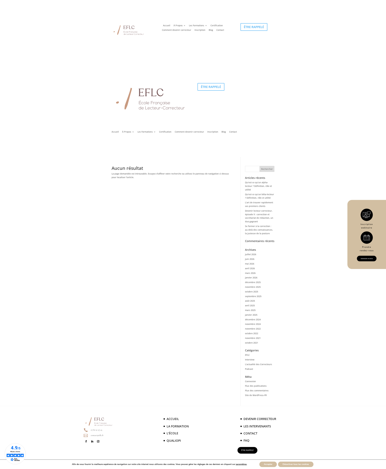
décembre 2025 (253, 282)
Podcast (249, 369)
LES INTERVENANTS (257, 426)
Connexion (250, 381)
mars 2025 (250, 310)
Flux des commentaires (257, 390)
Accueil (166, 25)
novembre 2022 (253, 328)
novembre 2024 (253, 324)
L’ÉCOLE (172, 433)
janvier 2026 (251, 277)
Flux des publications (256, 385)
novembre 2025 (253, 286)
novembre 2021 (253, 338)
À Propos (178, 25)
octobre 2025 (251, 291)
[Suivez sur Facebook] (86, 441)
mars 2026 (250, 273)
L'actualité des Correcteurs (258, 364)
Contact (220, 30)
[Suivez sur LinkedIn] (92, 441)
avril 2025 (250, 305)
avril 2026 (250, 268)
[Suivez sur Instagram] (98, 441)
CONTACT (250, 433)
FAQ (246, 440)
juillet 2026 (250, 254)
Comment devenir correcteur (176, 30)
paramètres (241, 464)
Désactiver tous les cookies (296, 464)
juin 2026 (249, 259)
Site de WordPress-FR (256, 395)
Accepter (268, 464)
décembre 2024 (253, 319)
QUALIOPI (174, 441)
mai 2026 (249, 263)
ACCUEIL (173, 419)
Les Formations (196, 25)
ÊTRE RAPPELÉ (254, 27)
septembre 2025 (253, 296)
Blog (211, 30)
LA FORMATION (178, 426)
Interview (249, 359)
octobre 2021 (251, 342)
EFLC (247, 354)
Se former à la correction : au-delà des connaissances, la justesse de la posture (259, 230)
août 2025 (250, 300)
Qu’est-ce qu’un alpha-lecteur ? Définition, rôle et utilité (258, 186)
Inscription (200, 30)
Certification (216, 25)
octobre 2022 (251, 333)
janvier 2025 (251, 314)
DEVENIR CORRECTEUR (260, 419)
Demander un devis (367, 258)
